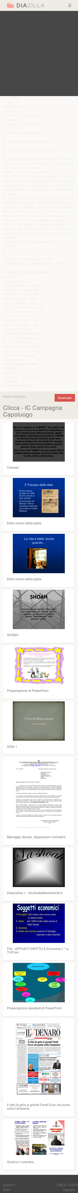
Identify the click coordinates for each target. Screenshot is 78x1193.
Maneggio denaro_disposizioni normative (36, 837)
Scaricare (65, 397)
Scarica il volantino (20, 1161)
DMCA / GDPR (67, 1185)
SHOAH (12, 635)
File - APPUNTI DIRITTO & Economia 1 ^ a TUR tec (37, 950)
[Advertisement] (39, 53)
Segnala (69, 1189)
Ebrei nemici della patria (24, 523)
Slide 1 (12, 746)
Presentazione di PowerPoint (27, 690)
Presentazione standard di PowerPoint (34, 1008)
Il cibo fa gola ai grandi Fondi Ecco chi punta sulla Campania (38, 1106)
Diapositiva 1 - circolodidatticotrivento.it (34, 892)
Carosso (13, 467)
